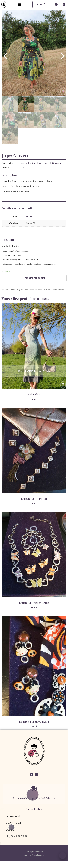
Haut (39, 163)
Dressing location (27, 163)
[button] (19, 4)
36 (27, 216)
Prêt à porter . (56, 163)
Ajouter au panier (34, 278)
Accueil (5, 289)
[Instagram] (36, 774)
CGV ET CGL (14, 823)
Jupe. (46, 163)
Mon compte (13, 816)
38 (31, 216)
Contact (10, 830)
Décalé (22, 167)
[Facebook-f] (31, 774)
